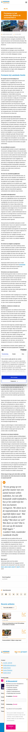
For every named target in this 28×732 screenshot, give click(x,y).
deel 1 (2, 566)
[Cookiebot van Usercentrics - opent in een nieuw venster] (20, 350)
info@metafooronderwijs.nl (9, 665)
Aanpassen (13, 381)
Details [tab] (14, 354)
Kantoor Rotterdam (7, 670)
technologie (22, 264)
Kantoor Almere (7, 667)
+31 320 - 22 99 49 (7, 662)
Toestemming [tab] (5, 354)
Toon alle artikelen (8, 607)
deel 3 (9, 566)
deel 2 (6, 566)
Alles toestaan (14, 377)
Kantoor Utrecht (7, 672)
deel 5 (18, 566)
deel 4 (13, 566)
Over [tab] (23, 354)
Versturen (10, 726)
